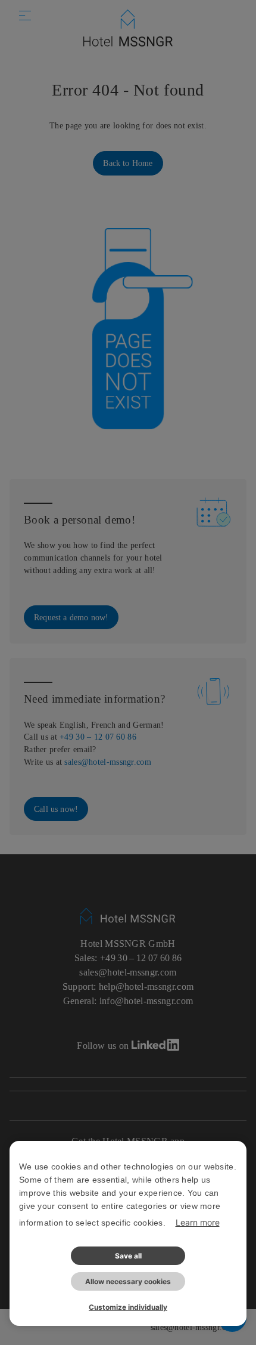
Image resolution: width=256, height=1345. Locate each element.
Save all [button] (128, 1255)
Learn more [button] (198, 1222)
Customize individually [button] (128, 1307)
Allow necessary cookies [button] (128, 1281)
